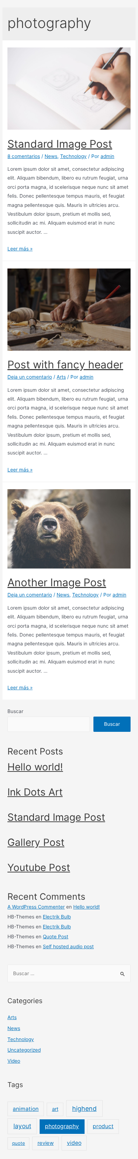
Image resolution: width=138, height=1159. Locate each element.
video (74, 1143)
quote (18, 1143)
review (46, 1143)
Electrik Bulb (57, 917)
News (51, 156)
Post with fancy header (65, 364)
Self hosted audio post (68, 946)
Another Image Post (56, 582)
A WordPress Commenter (36, 907)
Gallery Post (35, 842)
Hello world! (35, 767)
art (55, 1109)
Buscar (15, 711)
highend (84, 1108)
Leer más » (20, 248)
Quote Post (55, 936)
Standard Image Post (59, 143)
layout (22, 1126)
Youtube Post (38, 867)
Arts (61, 377)
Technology (73, 156)
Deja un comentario (29, 377)
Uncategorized (24, 1050)
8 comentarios (23, 156)
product (103, 1126)
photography (62, 1126)
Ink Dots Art (35, 792)
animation (26, 1109)
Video (13, 1061)
